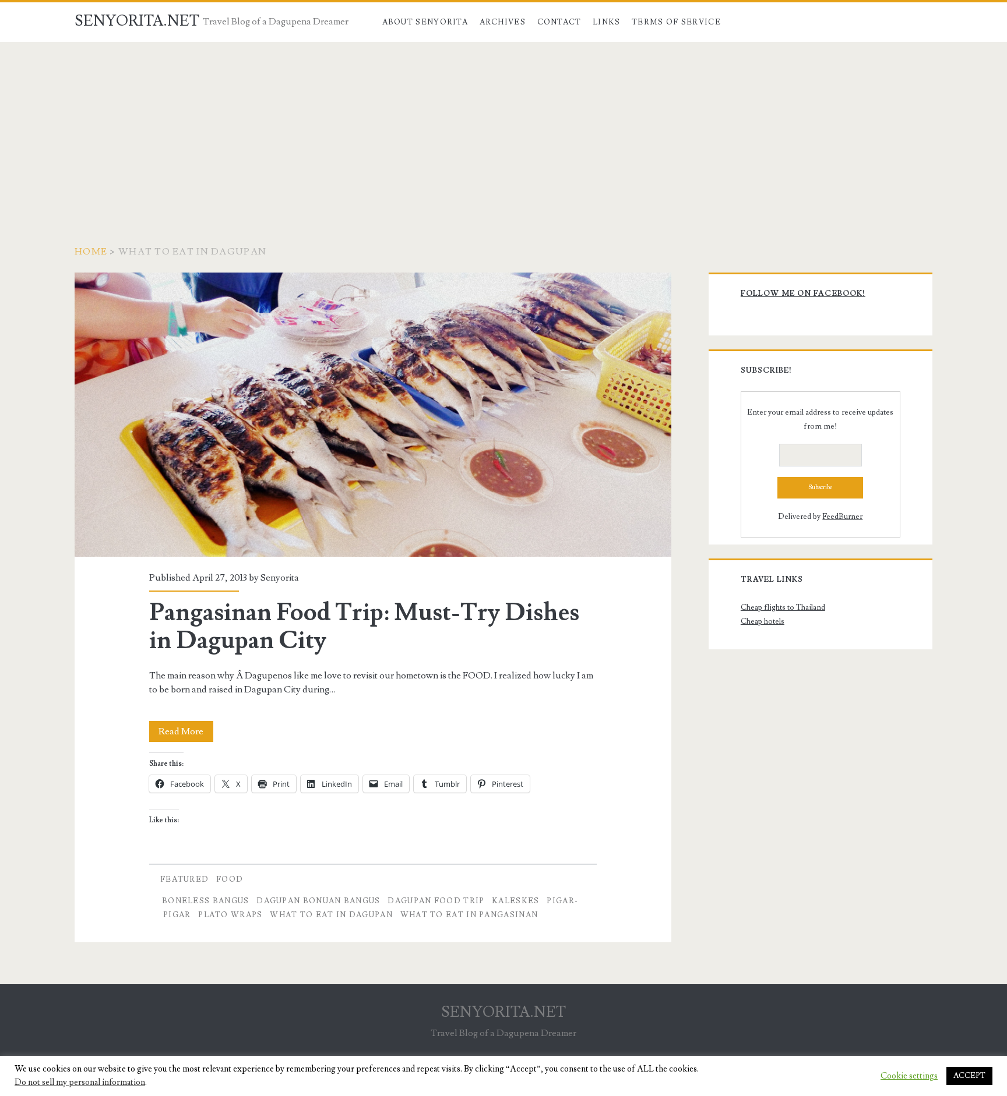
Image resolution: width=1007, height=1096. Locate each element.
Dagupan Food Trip (436, 901)
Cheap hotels (762, 621)
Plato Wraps (230, 915)
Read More (186, 733)
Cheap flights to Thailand (783, 607)
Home (91, 251)
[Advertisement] (503, 129)
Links (607, 22)
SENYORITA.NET (137, 21)
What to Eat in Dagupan (331, 915)
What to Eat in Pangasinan (469, 915)
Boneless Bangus (205, 901)
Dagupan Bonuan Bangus (318, 901)
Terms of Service (676, 22)
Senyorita (279, 578)
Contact (559, 22)
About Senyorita (425, 22)
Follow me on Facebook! (803, 293)
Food (229, 879)
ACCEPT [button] (969, 1075)
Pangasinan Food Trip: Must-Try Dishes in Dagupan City (373, 415)
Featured (184, 879)
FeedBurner (842, 516)
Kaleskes (515, 901)
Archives (503, 22)
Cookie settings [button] (909, 1076)
